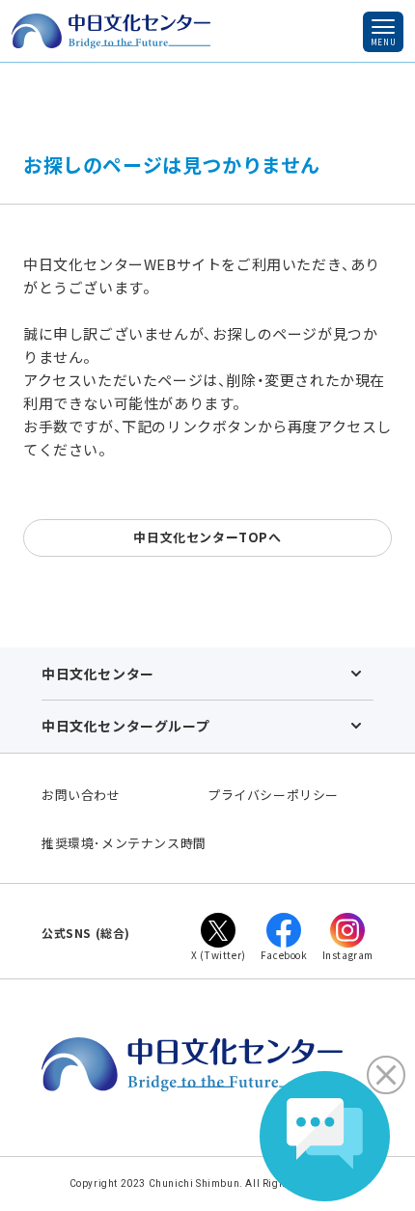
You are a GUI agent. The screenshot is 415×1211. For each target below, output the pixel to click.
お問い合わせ (81, 794)
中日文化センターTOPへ (207, 537)
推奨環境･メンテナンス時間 (124, 843)
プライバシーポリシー (273, 794)
